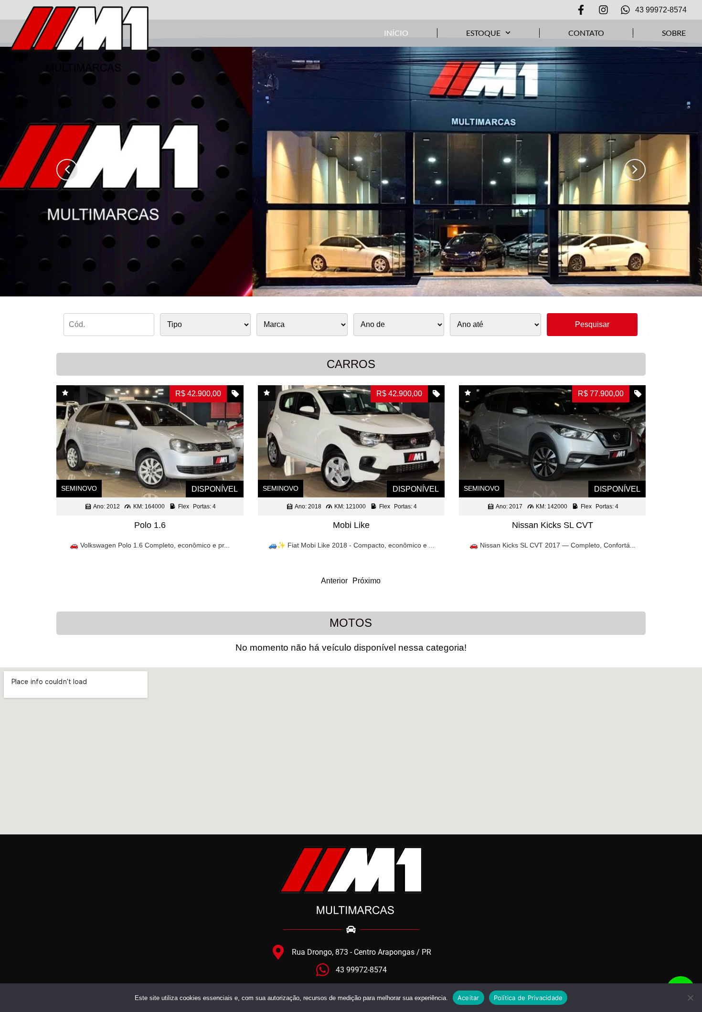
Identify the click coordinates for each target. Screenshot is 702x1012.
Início (396, 32)
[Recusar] (690, 997)
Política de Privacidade (528, 997)
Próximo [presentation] (366, 581)
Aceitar (468, 997)
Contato (586, 32)
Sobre (674, 32)
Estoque (483, 32)
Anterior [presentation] (334, 581)
